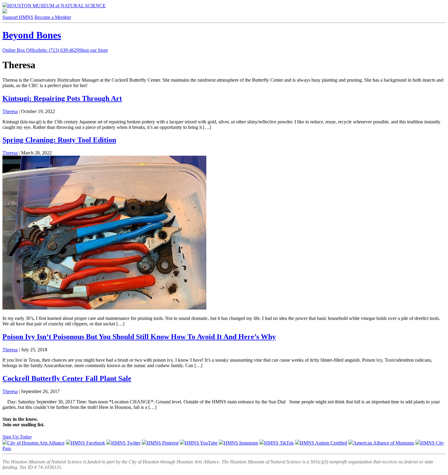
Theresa (10, 111)
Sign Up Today (17, 436)
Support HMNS (17, 17)
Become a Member (52, 17)
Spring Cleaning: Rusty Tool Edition (59, 140)
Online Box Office (40, 50)
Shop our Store (93, 50)
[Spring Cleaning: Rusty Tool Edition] (104, 307)
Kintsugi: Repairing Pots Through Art (62, 98)
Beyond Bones (31, 35)
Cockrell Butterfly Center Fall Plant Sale (66, 378)
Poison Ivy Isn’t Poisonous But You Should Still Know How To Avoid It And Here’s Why (139, 337)
